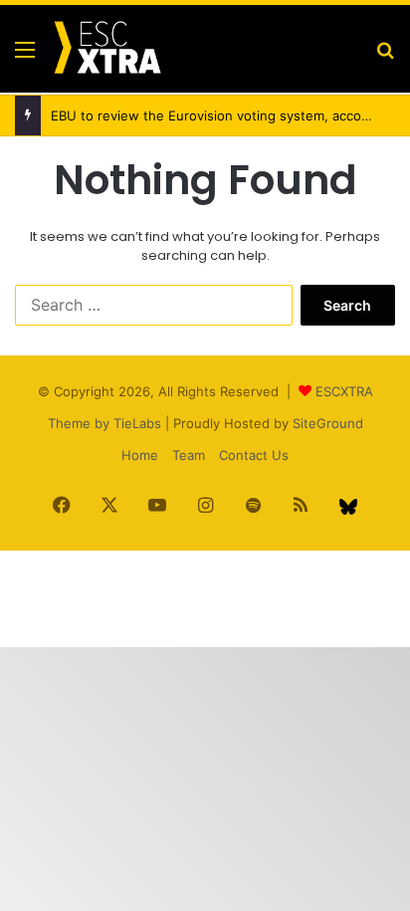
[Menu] (25, 56)
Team (188, 455)
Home (139, 455)
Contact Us (254, 455)
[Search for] (385, 56)
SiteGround (328, 423)
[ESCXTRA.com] (106, 49)
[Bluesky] (348, 507)
